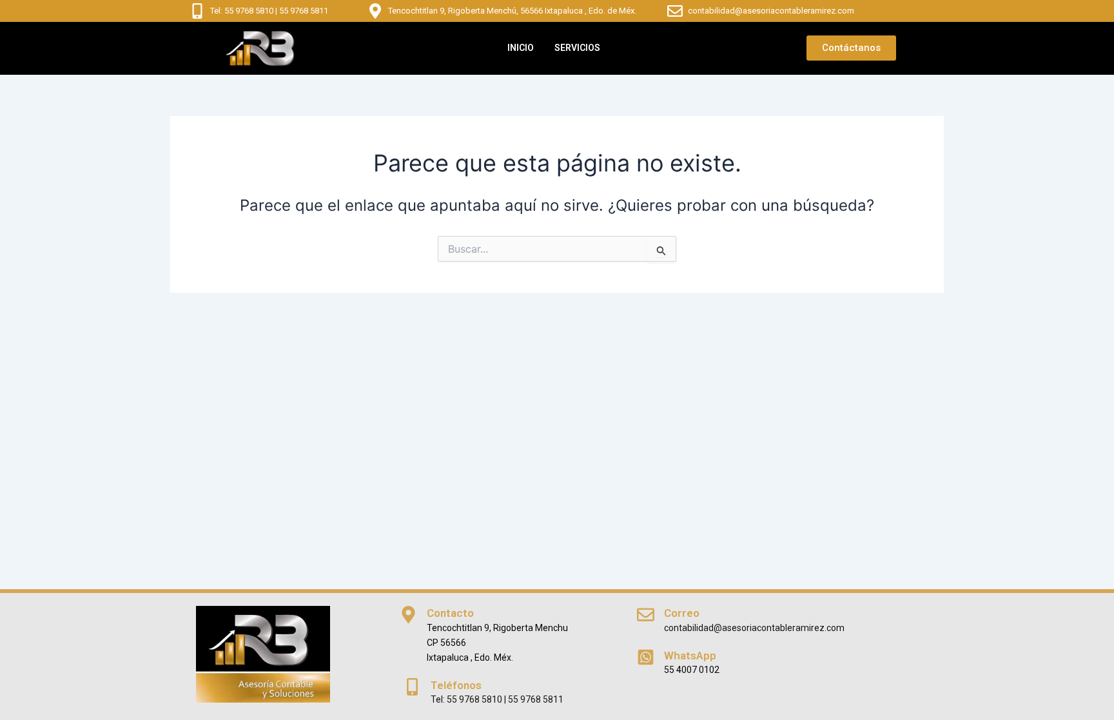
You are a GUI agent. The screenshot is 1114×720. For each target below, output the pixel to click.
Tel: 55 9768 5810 (241, 10)
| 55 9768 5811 (300, 10)
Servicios (577, 48)
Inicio (520, 48)
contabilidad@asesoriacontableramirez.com (771, 10)
